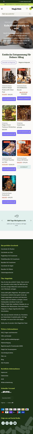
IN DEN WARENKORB (8, 99)
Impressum (4, 372)
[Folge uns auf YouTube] (15, 423)
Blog (2, 359)
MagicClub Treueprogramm (9, 349)
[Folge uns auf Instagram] (7, 423)
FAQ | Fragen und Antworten (9, 332)
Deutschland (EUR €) (6, 397)
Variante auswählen (24, 98)
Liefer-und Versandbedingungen (10, 339)
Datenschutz (4, 375)
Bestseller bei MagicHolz (8, 62)
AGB (2, 379)
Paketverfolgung (6, 342)
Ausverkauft (24, 167)
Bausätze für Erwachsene (8, 262)
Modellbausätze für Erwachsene (10, 259)
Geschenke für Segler (7, 266)
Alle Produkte (5, 363)
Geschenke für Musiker (8, 249)
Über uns (3, 356)
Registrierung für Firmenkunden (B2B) (12, 346)
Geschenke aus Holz (7, 252)
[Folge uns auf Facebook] (3, 423)
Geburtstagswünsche (7, 272)
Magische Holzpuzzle (24, 62)
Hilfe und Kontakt (6, 336)
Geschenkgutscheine (7, 353)
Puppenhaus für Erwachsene (9, 255)
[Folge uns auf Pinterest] (11, 423)
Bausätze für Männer (7, 269)
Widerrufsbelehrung (7, 382)
